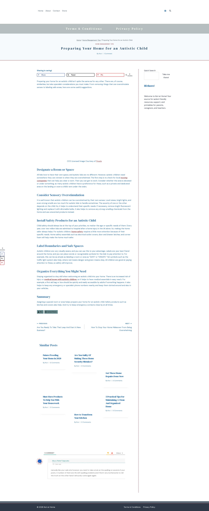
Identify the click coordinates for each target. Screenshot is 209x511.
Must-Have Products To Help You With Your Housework (53, 400)
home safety (77, 231)
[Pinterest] (165, 11)
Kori (100, 54)
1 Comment (108, 54)
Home (40, 11)
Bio (41, 312)
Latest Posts (51, 312)
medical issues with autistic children (60, 279)
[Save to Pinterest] (2, 262)
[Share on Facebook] (2, 254)
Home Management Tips (104, 44)
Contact (56, 11)
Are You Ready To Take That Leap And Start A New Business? (59, 327)
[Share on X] (2, 258)
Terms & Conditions (84, 28)
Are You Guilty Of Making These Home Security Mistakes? (84, 358)
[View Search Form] (170, 11)
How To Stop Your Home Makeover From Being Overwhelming (111, 327)
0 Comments (55, 363)
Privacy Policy (129, 28)
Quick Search (150, 70)
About (48, 11)
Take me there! (166, 76)
